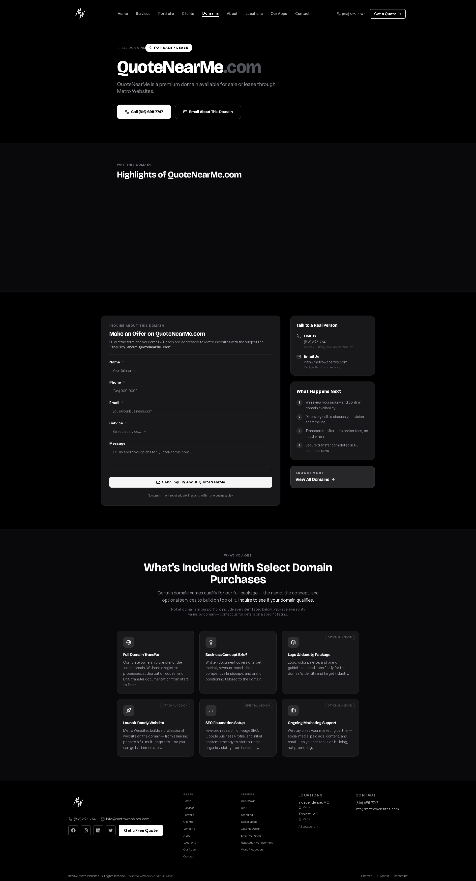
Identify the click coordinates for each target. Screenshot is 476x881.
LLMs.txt (383, 876)
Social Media (249, 821)
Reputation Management (257, 842)
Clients (188, 13)
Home (123, 13)
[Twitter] (111, 830)
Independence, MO (313, 802)
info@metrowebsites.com (325, 362)
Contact (302, 13)
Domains (210, 13)
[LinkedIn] (98, 830)
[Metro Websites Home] (78, 803)
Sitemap (366, 876)
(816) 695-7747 (353, 14)
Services (143, 13)
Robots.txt (401, 876)
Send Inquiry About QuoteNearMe (193, 482)
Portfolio (166, 13)
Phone (117, 382)
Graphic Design (251, 828)
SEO (243, 808)
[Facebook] (73, 830)
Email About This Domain (211, 111)
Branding (247, 815)
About (232, 13)
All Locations (306, 826)
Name (116, 362)
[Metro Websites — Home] (80, 14)
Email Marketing (251, 835)
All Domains (133, 48)
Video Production (252, 849)
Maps (306, 807)
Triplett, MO (308, 814)
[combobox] (129, 431)
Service (118, 423)
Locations (254, 13)
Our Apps (279, 13)
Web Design (248, 801)
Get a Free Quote (141, 830)
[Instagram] (86, 830)
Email (116, 403)
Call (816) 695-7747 (147, 111)
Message (117, 443)
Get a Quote (385, 14)
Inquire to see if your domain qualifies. (276, 600)
